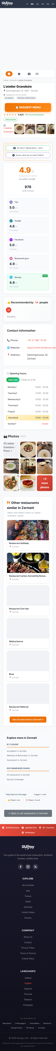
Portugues (28, 1005)
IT (27, 4)
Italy (28, 890)
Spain (28, 901)
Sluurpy (28, 917)
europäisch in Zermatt (17, 751)
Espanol (28, 988)
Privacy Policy (28, 947)
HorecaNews (34, 1023)
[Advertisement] (28, 39)
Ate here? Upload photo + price (30, 148)
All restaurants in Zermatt (18, 775)
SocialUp (41, 1028)
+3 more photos (44, 483)
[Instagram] (28, 867)
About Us (28, 937)
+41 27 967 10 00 (36, 340)
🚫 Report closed (33, 800)
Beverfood (47, 1023)
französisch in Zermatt (17, 760)
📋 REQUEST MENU (28, 107)
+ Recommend (10, 119)
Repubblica (7, 1023)
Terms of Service (28, 953)
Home (5, 80)
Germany (28, 907)
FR (42, 4)
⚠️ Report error (14, 800)
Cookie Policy (28, 958)
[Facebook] (20, 867)
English (28, 983)
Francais (28, 994)
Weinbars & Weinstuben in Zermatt (22, 755)
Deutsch (28, 999)
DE (48, 4)
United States (28, 912)
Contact (28, 942)
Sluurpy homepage (15, 779)
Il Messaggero (20, 1023)
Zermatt (13, 80)
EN (32, 4)
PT (53, 4)
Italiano (28, 978)
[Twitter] (35, 867)
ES (37, 4)
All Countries (28, 885)
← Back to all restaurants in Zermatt (28, 813)
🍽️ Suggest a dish (38, 794)
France (28, 896)
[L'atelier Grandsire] (8, 129)
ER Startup (30, 1028)
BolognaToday (16, 1028)
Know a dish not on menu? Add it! (30, 155)
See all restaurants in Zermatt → (28, 719)
